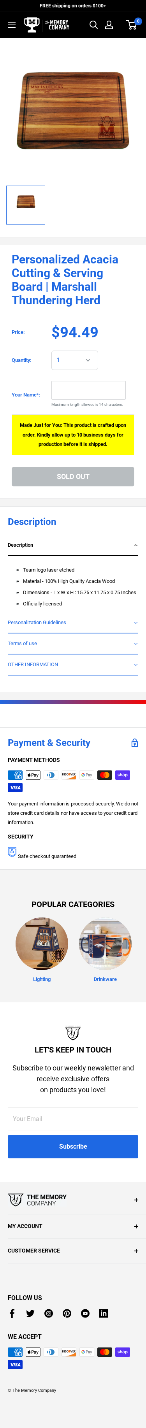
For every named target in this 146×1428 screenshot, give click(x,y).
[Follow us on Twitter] (30, 1313)
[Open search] (94, 25)
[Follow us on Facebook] (12, 1313)
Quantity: (22, 360)
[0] (132, 25)
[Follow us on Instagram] (48, 1313)
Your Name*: (26, 395)
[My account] (109, 25)
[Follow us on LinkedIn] (103, 1313)
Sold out (73, 476)
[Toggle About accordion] (73, 1200)
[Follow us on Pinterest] (67, 1313)
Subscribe (73, 1146)
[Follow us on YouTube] (85, 1313)
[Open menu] (12, 25)
